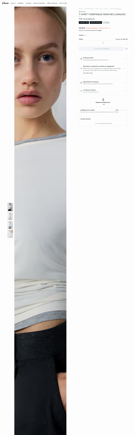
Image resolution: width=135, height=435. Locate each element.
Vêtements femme (89, 8)
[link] (13, 3)
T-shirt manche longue (115, 8)
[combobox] (103, 43)
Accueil (81, 8)
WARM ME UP (82, 11)
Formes (106, 8)
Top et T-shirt (98, 8)
